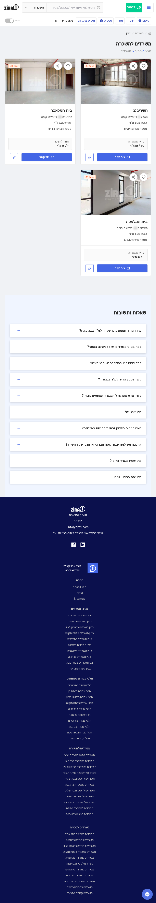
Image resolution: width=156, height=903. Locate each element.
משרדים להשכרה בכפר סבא (79, 802)
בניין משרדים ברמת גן (80, 621)
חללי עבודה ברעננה (80, 715)
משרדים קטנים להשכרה (79, 814)
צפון (128, 33)
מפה (17, 20)
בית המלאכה (61, 110)
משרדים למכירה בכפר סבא (79, 881)
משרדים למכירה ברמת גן (80, 840)
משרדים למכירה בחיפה (80, 887)
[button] (78, 330)
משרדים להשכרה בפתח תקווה (79, 773)
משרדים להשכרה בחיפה (79, 808)
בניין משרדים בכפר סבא (79, 662)
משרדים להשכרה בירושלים (80, 790)
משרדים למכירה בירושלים (79, 869)
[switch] (9, 21)
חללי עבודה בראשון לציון (79, 697)
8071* (78, 521)
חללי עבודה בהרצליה (79, 709)
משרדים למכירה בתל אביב (79, 834)
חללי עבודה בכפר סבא (79, 732)
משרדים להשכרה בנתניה (80, 796)
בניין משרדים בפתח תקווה (79, 633)
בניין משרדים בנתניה (79, 657)
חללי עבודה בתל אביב (79, 685)
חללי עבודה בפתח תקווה (79, 703)
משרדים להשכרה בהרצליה (80, 778)
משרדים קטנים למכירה (80, 893)
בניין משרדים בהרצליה (79, 639)
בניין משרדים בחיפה (80, 668)
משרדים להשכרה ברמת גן (79, 761)
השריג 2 (140, 110)
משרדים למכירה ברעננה (79, 863)
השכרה (139, 33)
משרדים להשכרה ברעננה (79, 784)
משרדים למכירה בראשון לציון (80, 846)
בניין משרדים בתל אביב (79, 615)
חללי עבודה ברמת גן (79, 691)
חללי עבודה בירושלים (79, 720)
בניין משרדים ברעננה (79, 645)
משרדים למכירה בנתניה (79, 875)
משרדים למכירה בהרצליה (79, 857)
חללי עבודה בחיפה (80, 738)
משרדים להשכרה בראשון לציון (79, 767)
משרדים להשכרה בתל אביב (79, 755)
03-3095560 (78, 515)
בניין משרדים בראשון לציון (80, 627)
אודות (80, 593)
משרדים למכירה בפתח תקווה (79, 852)
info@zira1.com (78, 527)
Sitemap (79, 599)
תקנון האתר (79, 587)
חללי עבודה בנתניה (79, 726)
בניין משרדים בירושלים (79, 651)
